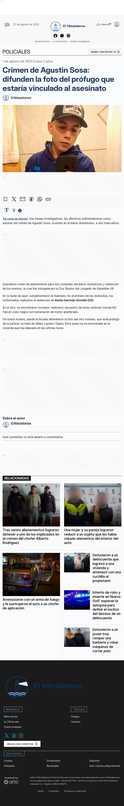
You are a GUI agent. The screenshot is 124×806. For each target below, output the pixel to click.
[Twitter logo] (7, 737)
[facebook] (31, 199)
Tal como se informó (15, 218)
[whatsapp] (40, 199)
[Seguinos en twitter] (62, 36)
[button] (7, 210)
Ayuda (40, 791)
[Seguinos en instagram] (68, 36)
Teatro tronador (79, 41)
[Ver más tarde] (5, 199)
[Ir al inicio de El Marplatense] (68, 24)
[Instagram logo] (21, 737)
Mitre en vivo (42, 41)
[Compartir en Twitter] (14, 199)
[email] (23, 199)
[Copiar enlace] (48, 199)
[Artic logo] (11, 780)
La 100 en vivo (59, 41)
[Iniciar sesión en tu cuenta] (116, 24)
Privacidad (54, 791)
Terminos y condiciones (75, 791)
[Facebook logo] (14, 737)
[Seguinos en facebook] (55, 36)
